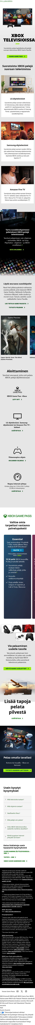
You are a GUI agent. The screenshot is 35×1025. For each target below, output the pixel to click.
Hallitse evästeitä (5, 1019)
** (20, 158)
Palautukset (20, 1003)
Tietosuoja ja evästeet (25, 1017)
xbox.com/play (20, 947)
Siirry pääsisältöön (6, 1)
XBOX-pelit (13, 996)
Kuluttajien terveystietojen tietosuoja (12, 1015)
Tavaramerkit (24, 1019)
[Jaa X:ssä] (21, 991)
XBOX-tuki (12, 998)
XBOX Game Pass (23, 996)
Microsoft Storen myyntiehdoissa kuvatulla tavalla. (17, 983)
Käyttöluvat (15, 1019)
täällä (23, 899)
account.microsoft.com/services (11, 979)
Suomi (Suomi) (5, 1010)
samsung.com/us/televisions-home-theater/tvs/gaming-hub (17, 890)
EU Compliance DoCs (15, 1024)
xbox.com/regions (19, 949)
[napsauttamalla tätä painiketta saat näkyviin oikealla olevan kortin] (32, 576)
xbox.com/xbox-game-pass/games (22, 963)
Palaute (18, 998)
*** (29, 200)
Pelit (1, 1008)
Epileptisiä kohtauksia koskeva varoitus (13, 1001)
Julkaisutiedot (13, 1017)
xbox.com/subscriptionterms (13, 911)
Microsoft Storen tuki (9, 1003)
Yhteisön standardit (28, 998)
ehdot (19, 555)
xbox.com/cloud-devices (14, 951)
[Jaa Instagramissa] (26, 991)
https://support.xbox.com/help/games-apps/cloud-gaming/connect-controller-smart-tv (16, 905)
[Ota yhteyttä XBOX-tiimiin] (17, 991)
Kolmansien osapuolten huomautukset (13, 1021)
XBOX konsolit (5, 996)
